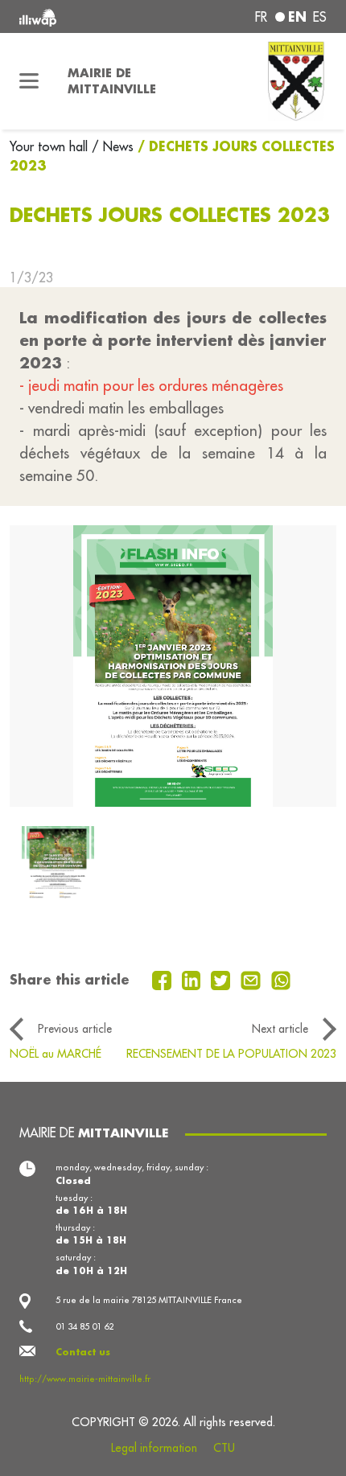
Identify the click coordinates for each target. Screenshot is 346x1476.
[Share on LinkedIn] (193, 979)
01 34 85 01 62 (84, 1326)
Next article (280, 1029)
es (320, 17)
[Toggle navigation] (29, 81)
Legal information (154, 1448)
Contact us (83, 1352)
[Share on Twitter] (222, 979)
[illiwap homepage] (78, 16)
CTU (224, 1448)
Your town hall (51, 146)
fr (261, 17)
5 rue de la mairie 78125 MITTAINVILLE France (149, 1299)
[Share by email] (252, 979)
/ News (113, 146)
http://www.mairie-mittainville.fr (84, 1378)
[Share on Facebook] (164, 979)
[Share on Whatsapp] (281, 979)
